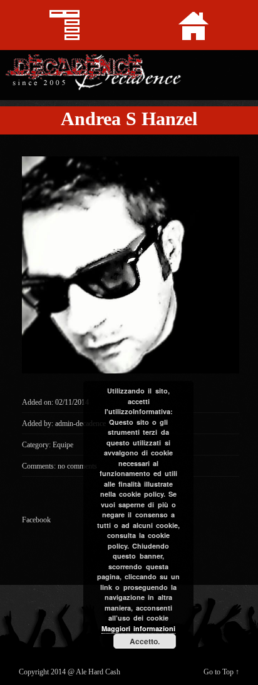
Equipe (63, 444)
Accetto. (145, 641)
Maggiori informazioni (138, 628)
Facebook (36, 519)
